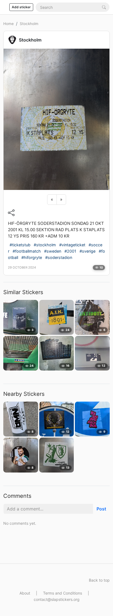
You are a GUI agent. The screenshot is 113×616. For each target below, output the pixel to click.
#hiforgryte (31, 257)
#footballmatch (27, 251)
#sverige (87, 251)
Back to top (99, 580)
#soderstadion (58, 257)
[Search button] (104, 7)
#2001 (70, 251)
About (24, 593)
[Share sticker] (11, 212)
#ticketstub (20, 244)
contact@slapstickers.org (57, 599)
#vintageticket (72, 244)
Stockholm (29, 23)
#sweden (52, 251)
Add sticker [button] (21, 7)
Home (8, 23)
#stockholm (45, 244)
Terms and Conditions (62, 593)
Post (101, 509)
